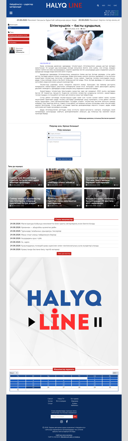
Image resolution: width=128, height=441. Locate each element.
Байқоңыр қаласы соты (18, 35)
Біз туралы (74, 399)
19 (48, 385)
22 (95, 385)
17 (18, 385)
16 (110, 383)
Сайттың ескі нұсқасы (64, 435)
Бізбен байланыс (74, 404)
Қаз (103, 5)
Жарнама (74, 401)
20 (64, 385)
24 (18, 387)
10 (18, 383)
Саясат (50, 399)
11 (33, 383)
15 (95, 383)
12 (48, 383)
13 (63, 383)
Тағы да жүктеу (64, 253)
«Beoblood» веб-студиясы (70, 437)
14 (79, 383)
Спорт (50, 403)
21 (79, 385)
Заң (10, 28)
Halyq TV (61, 399)
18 (33, 385)
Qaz (115, 5)
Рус (109, 5)
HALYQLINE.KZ (45, 63)
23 (110, 385)
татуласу (13, 42)
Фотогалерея (61, 401)
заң (11, 39)
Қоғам (50, 401)
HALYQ (64, 5)
